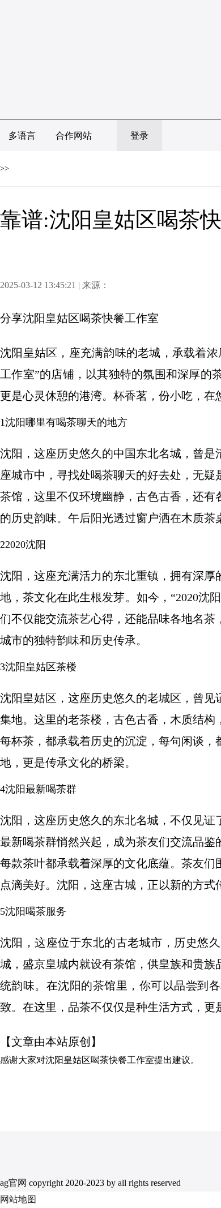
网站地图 (18, 1199)
